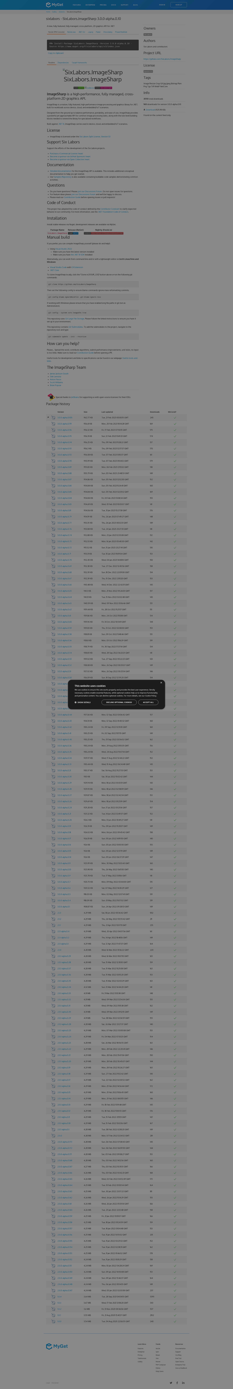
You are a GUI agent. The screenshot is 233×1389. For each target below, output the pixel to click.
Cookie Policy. (151, 695)
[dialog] (116, 694)
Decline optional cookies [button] (119, 702)
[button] (83, 702)
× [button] (161, 683)
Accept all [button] (148, 702)
